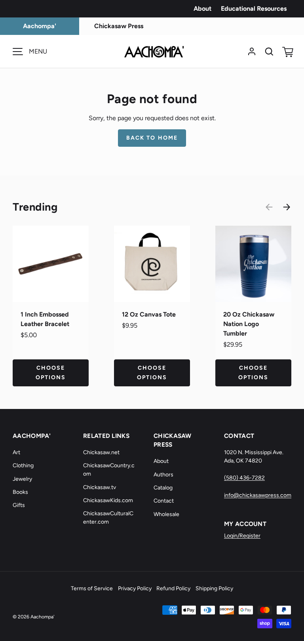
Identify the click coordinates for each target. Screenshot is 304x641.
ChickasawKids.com (108, 500)
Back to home (152, 137)
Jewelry (22, 479)
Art (16, 452)
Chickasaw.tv (99, 487)
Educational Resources (254, 8)
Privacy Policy (135, 588)
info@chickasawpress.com (257, 495)
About (202, 8)
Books (20, 492)
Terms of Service (92, 588)
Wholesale (166, 514)
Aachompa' (42, 617)
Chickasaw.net (101, 452)
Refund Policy (173, 588)
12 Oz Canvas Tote (149, 314)
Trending (35, 206)
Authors (163, 474)
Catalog (163, 487)
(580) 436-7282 (244, 477)
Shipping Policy (214, 588)
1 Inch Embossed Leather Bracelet (45, 319)
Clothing (23, 465)
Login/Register (242, 535)
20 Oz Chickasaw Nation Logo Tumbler (248, 324)
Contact (164, 500)
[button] (286, 51)
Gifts (19, 505)
